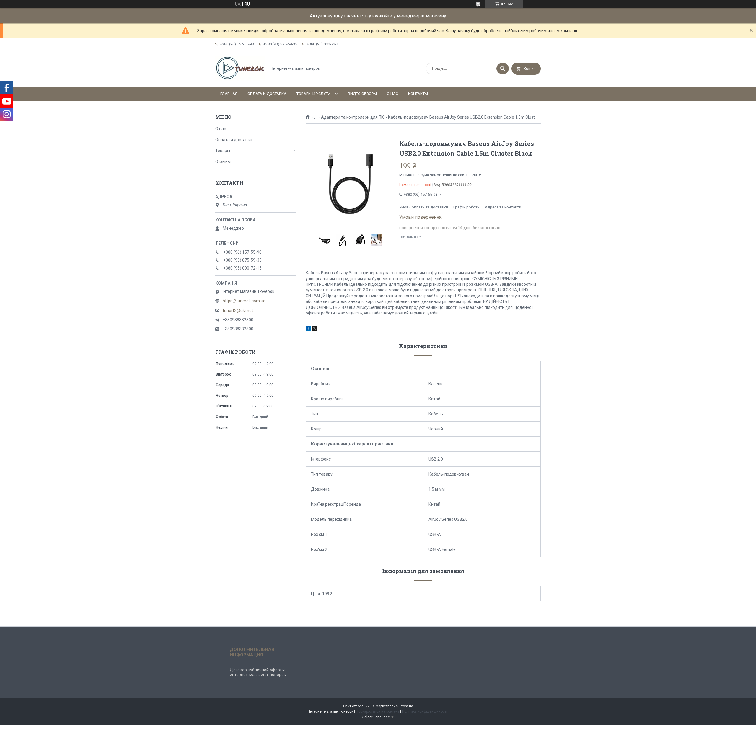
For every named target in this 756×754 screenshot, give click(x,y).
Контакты (418, 94)
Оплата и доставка (266, 94)
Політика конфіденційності (424, 711)
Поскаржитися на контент (377, 711)
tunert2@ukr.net (238, 310)
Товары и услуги (313, 94)
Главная (228, 94)
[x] (314, 329)
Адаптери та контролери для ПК (352, 117)
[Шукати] (502, 68)
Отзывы (223, 161)
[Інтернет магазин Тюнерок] (240, 79)
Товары (222, 150)
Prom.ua (406, 706)
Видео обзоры (362, 94)
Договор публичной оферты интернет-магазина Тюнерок (258, 672)
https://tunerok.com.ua (244, 300)
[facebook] (308, 329)
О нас (392, 94)
